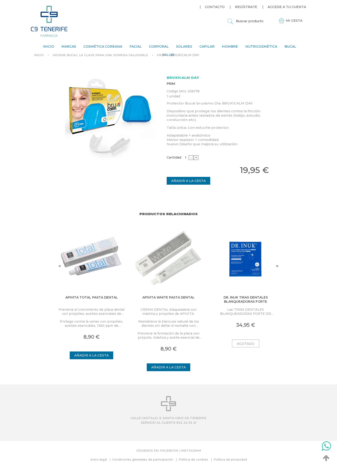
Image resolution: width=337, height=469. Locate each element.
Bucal (290, 46)
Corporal (159, 46)
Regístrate (246, 7)
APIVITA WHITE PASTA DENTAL (168, 297)
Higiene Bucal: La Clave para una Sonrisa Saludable (100, 55)
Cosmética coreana (102, 46)
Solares (184, 46)
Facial (136, 46)
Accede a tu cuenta (287, 7)
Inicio (48, 46)
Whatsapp (326, 447)
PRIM (161, 55)
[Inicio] (49, 21)
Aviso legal (98, 459)
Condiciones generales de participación (142, 459)
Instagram (191, 450)
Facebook (169, 450)
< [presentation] (59, 266)
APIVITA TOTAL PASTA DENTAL (91, 297)
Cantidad (174, 157)
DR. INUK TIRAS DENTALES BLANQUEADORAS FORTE (246, 299)
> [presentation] (277, 266)
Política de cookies (193, 459)
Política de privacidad (230, 459)
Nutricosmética (261, 46)
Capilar (207, 46)
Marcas (68, 46)
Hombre (230, 46)
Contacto (215, 7)
